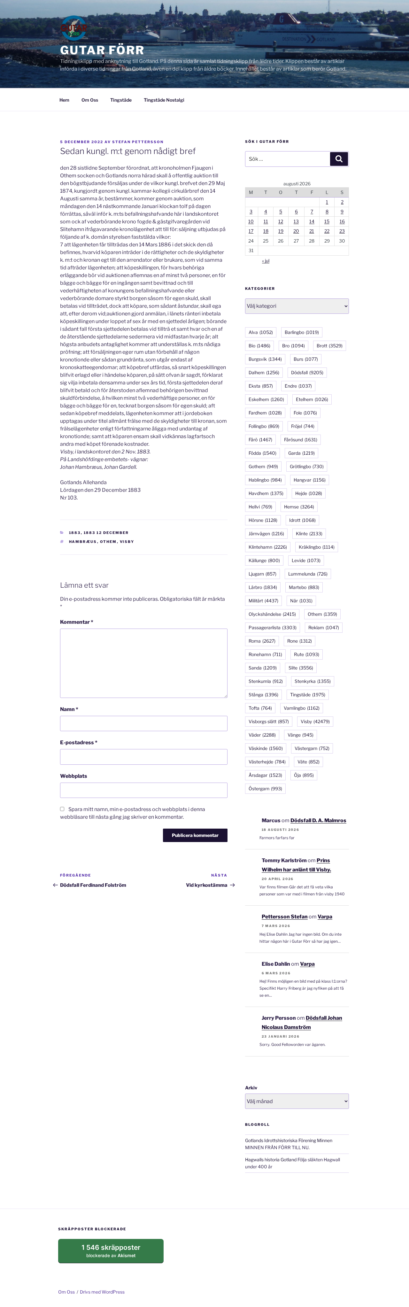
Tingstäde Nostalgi (164, 100)
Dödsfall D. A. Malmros (318, 820)
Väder (262, 735)
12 (280, 221)
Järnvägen (266, 533)
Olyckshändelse (272, 614)
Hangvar (310, 480)
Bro (293, 345)
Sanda (263, 667)
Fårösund (300, 439)
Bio (259, 345)
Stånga (263, 694)
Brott (330, 345)
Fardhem (265, 412)
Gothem (263, 466)
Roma (262, 641)
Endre (298, 386)
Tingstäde (121, 100)
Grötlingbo (307, 466)
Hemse (299, 506)
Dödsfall (307, 372)
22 (326, 231)
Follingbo (264, 426)
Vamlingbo (302, 708)
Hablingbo (265, 480)
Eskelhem (266, 399)
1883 (75, 532)
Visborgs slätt (269, 721)
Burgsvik (265, 359)
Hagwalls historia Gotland (271, 1159)
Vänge (300, 735)
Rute (306, 654)
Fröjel (302, 426)
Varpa (325, 917)
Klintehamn (268, 547)
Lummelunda (308, 573)
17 (251, 231)
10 (251, 221)
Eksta (261, 386)
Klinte (309, 533)
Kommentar (76, 622)
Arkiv (251, 1087)
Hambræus (83, 541)
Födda (262, 453)
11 (266, 221)
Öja (304, 775)
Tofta (260, 708)
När (301, 600)
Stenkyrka (313, 681)
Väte (308, 761)
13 (296, 221)
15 (326, 221)
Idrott (302, 520)
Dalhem (264, 372)
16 (342, 221)
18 (265, 231)
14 (311, 221)
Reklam (323, 627)
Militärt (263, 600)
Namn (69, 709)
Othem (108, 541)
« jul (265, 260)
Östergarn (265, 788)
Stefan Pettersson (138, 142)
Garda (301, 453)
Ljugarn (262, 573)
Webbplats (73, 776)
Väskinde (266, 748)
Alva (261, 332)
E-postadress (78, 742)
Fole (305, 412)
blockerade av (117, 1253)
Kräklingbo (317, 547)
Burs (306, 359)
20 (296, 231)
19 (280, 231)
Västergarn (312, 748)
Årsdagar (265, 775)
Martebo (304, 587)
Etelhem (312, 399)
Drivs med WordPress (102, 1292)
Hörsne (263, 520)
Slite (301, 667)
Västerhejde (267, 761)
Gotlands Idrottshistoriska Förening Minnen (288, 1140)
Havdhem (266, 493)
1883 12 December (106, 532)
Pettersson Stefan (285, 917)
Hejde (308, 493)
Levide (306, 560)
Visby (127, 541)
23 (342, 231)
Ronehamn (265, 654)
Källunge (264, 560)
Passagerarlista (273, 627)
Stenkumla (266, 681)
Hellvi (260, 506)
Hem (64, 100)
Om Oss (89, 100)
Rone (299, 641)
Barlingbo (302, 332)
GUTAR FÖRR (102, 50)
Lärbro (263, 587)
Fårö (260, 439)
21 (311, 231)
